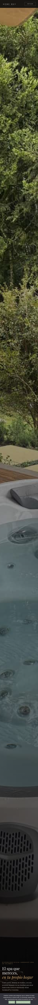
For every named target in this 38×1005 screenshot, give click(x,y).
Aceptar (11, 1002)
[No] (35, 999)
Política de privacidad (23, 1002)
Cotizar (30, 4)
